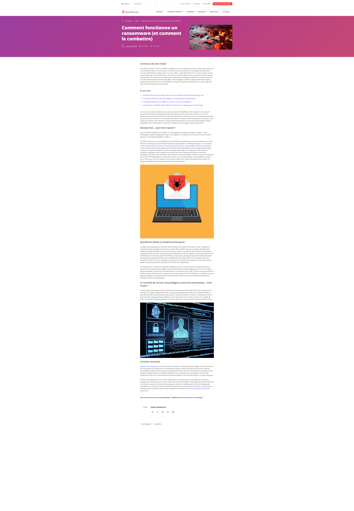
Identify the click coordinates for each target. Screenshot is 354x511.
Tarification (190, 12)
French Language (146, 424)
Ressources (129, 21)
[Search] (155, 3)
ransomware (157, 424)
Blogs (136, 21)
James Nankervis (131, 46)
